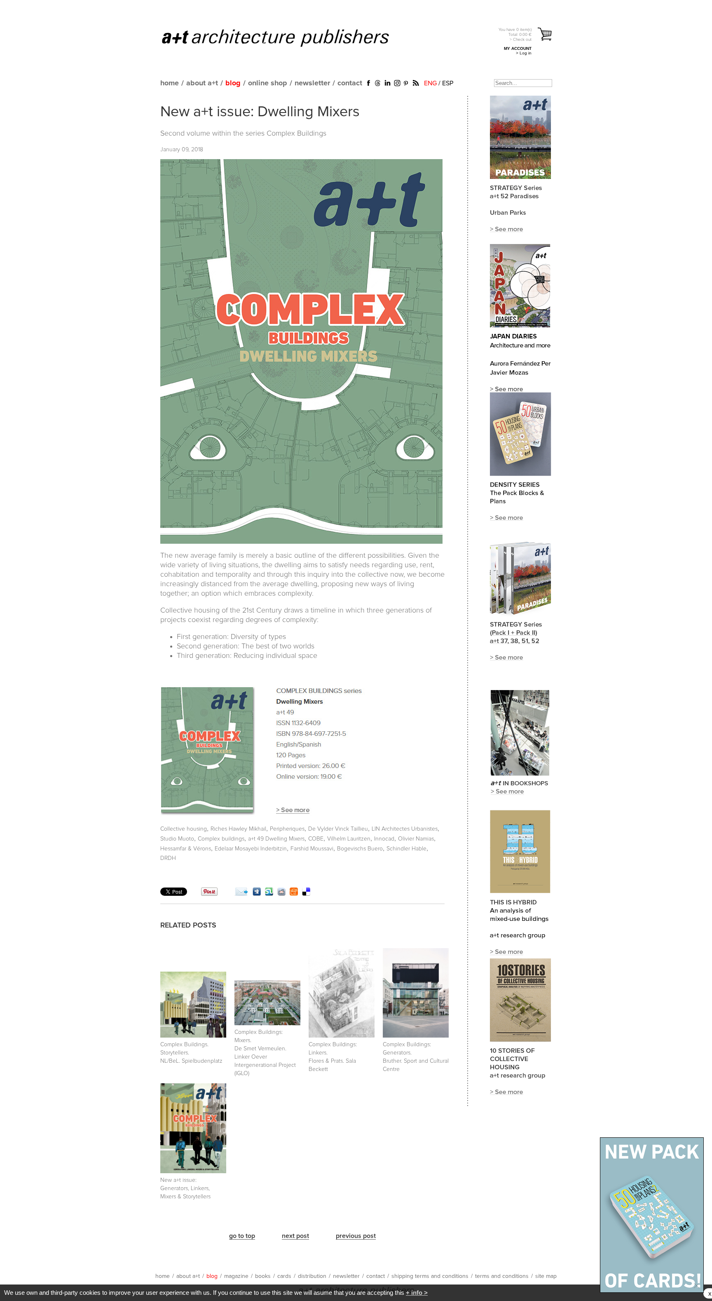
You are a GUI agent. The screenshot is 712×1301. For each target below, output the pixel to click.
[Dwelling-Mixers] (295, 814)
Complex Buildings (296, 133)
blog (233, 83)
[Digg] (257, 893)
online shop (267, 83)
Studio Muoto (177, 839)
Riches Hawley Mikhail (238, 829)
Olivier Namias (416, 839)
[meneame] (294, 893)
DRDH (168, 858)
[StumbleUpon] (269, 893)
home (169, 83)
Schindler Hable (406, 849)
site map (546, 1276)
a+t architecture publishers (285, 37)
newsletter (312, 83)
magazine (236, 1276)
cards (284, 1276)
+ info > (417, 1292)
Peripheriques (287, 829)
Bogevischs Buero (360, 849)
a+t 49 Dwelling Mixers (276, 839)
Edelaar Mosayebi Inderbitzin (251, 849)
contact (349, 83)
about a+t (202, 83)
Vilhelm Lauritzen (348, 839)
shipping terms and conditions (429, 1276)
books (263, 1276)
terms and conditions (502, 1276)
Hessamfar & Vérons (185, 849)
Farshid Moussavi (311, 849)
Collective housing (183, 829)
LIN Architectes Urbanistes (405, 829)
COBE (315, 839)
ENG (430, 83)
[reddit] (281, 893)
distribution (312, 1276)
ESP (447, 83)
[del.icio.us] (306, 893)
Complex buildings (221, 839)
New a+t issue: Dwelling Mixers (260, 112)
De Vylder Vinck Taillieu (338, 829)
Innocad (384, 839)
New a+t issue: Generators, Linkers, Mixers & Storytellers (185, 1188)
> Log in (524, 53)
